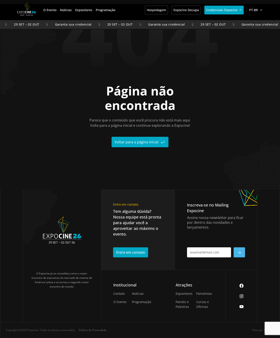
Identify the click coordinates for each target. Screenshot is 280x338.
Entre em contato (130, 252)
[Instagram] (241, 296)
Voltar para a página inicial (136, 142)
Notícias (66, 10)
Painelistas (204, 293)
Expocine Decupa (186, 10)
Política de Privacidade (92, 330)
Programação (105, 10)
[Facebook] (241, 285)
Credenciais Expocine (222, 10)
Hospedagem (156, 10)
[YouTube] (241, 306)
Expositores (83, 10)
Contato (119, 293)
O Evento (49, 10)
